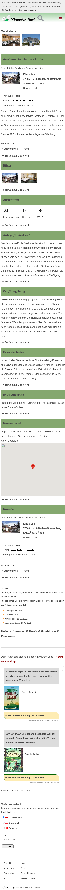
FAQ (23, 863)
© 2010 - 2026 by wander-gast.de (28, 887)
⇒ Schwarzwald (9, 148)
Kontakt (7, 863)
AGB (6, 878)
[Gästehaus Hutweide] (11, 45)
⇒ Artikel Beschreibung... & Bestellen (24, 715)
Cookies (21, 3)
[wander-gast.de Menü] (61, 17)
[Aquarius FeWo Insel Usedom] (31, 45)
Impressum (9, 868)
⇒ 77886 (24, 148)
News (23, 868)
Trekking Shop (28, 878)
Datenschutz (10, 873)
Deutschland (15, 817)
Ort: (5, 835)
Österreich (14, 823)
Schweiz (12, 828)
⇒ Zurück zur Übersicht (15, 155)
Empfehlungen (28, 873)
